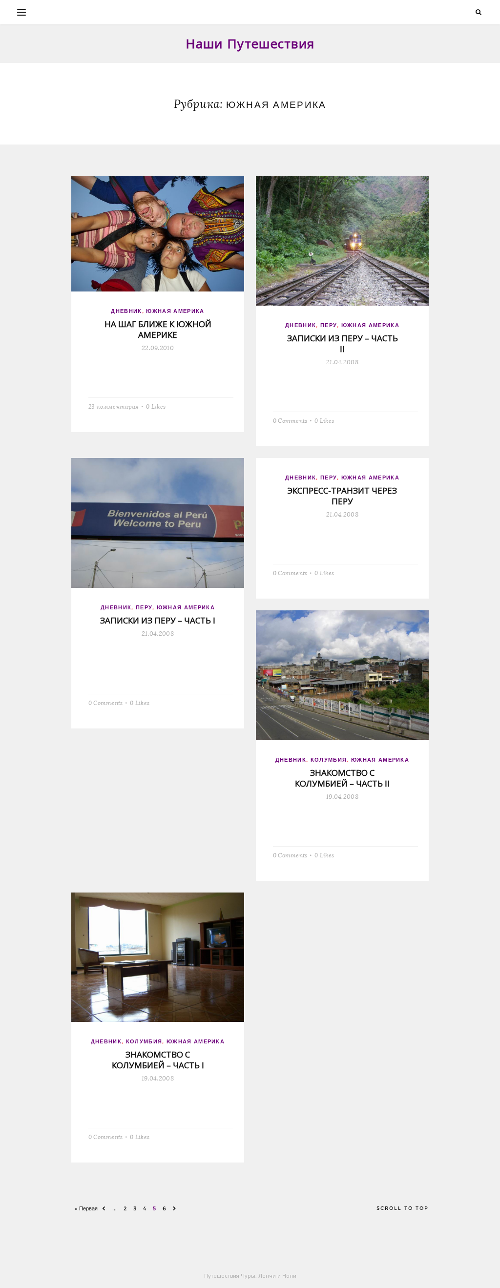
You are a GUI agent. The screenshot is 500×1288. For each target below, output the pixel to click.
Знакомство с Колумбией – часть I (158, 1060)
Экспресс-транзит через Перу (342, 496)
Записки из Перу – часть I (157, 620)
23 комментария (113, 406)
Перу (328, 325)
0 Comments (290, 420)
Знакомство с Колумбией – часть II (342, 778)
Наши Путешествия (250, 43)
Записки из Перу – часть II (342, 343)
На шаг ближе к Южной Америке (157, 329)
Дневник (126, 311)
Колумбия (329, 759)
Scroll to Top (402, 1208)
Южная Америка (175, 311)
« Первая (86, 1208)
